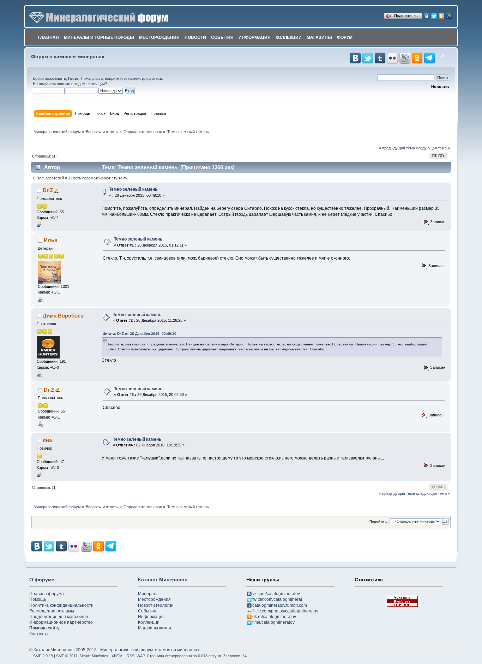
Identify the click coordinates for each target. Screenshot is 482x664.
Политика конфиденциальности (61, 605)
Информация (255, 37)
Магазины (319, 37)
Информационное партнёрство (61, 622)
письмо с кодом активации (81, 84)
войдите (112, 78)
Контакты (38, 634)
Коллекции (289, 37)
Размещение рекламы (51, 611)
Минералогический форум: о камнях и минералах (149, 649)
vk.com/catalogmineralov (276, 593)
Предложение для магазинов (58, 616)
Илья (51, 240)
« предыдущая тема (397, 148)
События (222, 37)
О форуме (41, 579)
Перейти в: (378, 521)
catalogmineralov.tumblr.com (279, 605)
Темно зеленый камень (133, 189)
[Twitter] (434, 14)
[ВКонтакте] (426, 14)
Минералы (148, 593)
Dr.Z (48, 190)
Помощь (37, 599)
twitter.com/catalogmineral (277, 599)
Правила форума (46, 593)
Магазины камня (154, 628)
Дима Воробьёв (63, 316)
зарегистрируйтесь (145, 78)
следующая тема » (433, 148)
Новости (195, 37)
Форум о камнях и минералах (67, 56)
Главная (48, 37)
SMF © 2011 (66, 656)
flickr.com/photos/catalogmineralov (285, 611)
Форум (345, 37)
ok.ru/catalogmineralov (274, 616)
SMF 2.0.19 (43, 656)
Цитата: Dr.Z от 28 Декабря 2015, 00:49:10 (139, 334)
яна (47, 440)
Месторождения (159, 37)
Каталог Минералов (163, 579)
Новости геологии (156, 605)
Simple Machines (93, 656)
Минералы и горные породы (99, 37)
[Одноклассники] (441, 14)
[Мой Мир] (449, 14)
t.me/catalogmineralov (273, 622)
